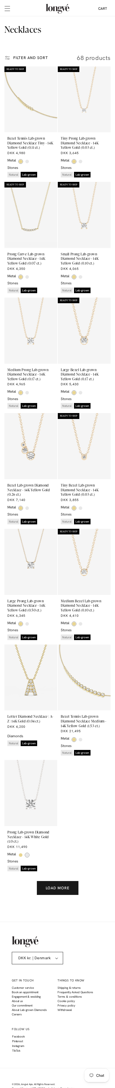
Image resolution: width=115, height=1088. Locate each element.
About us (17, 1001)
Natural (13, 175)
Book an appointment (25, 992)
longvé (24, 1084)
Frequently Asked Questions (75, 992)
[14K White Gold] (27, 161)
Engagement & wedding (26, 997)
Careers (17, 1014)
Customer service (23, 988)
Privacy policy (66, 1005)
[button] (7, 8)
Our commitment (22, 1005)
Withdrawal (65, 1010)
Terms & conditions (70, 997)
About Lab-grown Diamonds (29, 1010)
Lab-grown (29, 175)
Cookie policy (66, 1001)
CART (102, 8)
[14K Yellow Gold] (20, 161)
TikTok (16, 1051)
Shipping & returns (69, 988)
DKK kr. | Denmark (34, 957)
